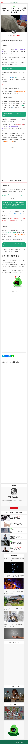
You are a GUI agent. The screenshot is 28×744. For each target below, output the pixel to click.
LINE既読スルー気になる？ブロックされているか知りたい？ (16, 531)
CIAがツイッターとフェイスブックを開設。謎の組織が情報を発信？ (16, 550)
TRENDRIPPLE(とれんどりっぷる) (16, 742)
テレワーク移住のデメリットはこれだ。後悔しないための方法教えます (14, 592)
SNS (14, 6)
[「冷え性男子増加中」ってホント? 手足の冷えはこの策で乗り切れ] (14, 616)
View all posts (14, 508)
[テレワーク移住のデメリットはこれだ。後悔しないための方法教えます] (14, 600)
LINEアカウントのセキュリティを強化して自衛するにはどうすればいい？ (16, 537)
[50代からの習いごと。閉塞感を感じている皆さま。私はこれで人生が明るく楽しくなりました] (14, 583)
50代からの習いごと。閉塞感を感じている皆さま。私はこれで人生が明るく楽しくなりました (14, 576)
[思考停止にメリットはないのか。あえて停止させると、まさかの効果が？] (14, 633)
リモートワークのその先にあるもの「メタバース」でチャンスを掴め (14, 559)
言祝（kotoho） (16, 35)
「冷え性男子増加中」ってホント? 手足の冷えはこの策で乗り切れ (14, 609)
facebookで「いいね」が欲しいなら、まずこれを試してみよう (16, 524)
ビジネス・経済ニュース (17, 516)
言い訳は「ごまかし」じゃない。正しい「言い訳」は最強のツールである (14, 695)
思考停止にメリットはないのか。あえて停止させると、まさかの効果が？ (14, 625)
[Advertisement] (14, 162)
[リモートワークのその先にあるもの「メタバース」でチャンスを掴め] (14, 567)
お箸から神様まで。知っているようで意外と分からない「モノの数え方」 (14, 713)
